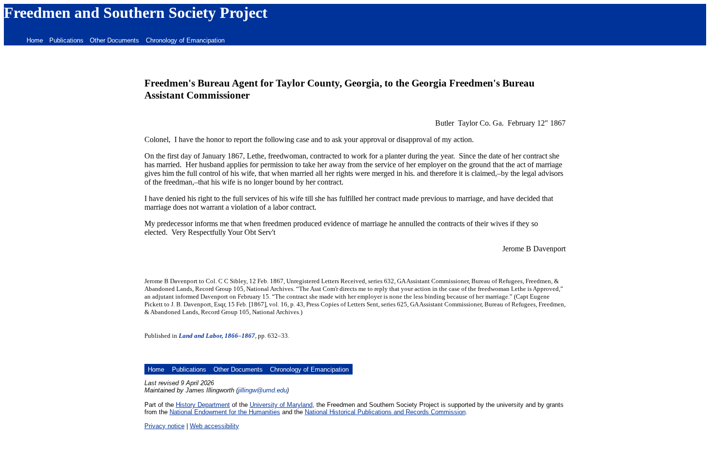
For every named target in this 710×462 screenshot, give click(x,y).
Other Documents (114, 40)
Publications (66, 40)
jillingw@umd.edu (262, 390)
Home (35, 40)
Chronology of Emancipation (185, 40)
